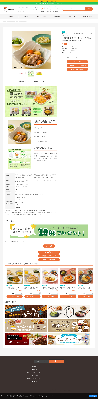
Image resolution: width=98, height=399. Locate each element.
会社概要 (34, 366)
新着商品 (11, 16)
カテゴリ (26, 16)
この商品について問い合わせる (77, 65)
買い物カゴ (55, 11)
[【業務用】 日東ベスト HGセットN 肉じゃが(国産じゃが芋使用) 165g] (22, 73)
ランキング (72, 16)
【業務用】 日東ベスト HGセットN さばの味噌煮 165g (15, 288)
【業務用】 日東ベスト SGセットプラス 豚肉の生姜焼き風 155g (50, 288)
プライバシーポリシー (33, 375)
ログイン (49, 11)
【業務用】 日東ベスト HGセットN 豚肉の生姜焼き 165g (32, 288)
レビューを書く (49, 246)
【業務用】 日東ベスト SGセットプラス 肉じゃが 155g (68, 288)
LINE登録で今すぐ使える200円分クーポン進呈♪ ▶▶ (49, 3)
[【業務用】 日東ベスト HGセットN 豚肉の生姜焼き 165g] (32, 276)
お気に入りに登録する (77, 69)
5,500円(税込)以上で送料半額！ (49, 1)
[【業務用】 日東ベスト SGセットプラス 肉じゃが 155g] (68, 276)
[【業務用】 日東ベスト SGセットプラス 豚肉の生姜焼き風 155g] (50, 276)
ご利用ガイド (56, 16)
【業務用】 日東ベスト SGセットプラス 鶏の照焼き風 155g (86, 288)
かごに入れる (77, 61)
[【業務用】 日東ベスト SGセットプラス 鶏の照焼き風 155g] (86, 276)
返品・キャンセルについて (33, 372)
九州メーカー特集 (41, 16)
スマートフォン (42, 361)
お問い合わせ (33, 381)
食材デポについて (87, 16)
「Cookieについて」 (35, 396)
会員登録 (43, 11)
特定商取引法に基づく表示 (33, 378)
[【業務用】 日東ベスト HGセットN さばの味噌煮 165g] (15, 276)
